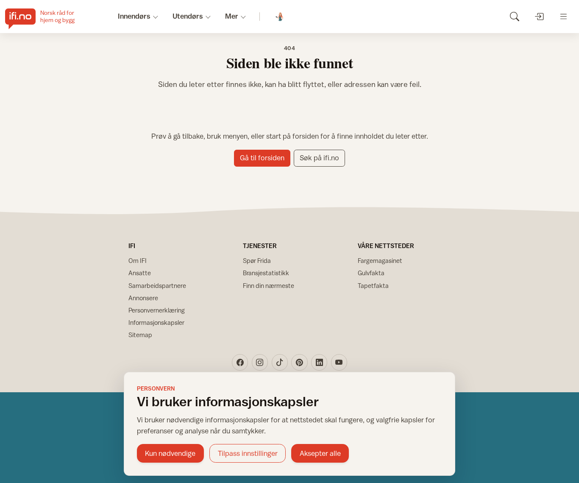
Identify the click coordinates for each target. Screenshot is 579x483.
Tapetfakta (373, 285)
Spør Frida (257, 260)
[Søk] (514, 16)
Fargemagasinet (380, 260)
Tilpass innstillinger (248, 453)
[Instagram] (260, 362)
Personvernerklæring (156, 310)
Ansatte (139, 272)
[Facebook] (240, 362)
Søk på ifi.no (319, 158)
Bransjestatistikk (266, 272)
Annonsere (143, 298)
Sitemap (140, 334)
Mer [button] (231, 16)
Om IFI (137, 260)
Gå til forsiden (262, 158)
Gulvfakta (371, 272)
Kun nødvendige (170, 453)
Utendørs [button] (188, 16)
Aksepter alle (320, 453)
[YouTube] (339, 362)
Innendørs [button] (134, 16)
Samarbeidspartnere (157, 285)
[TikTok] (280, 362)
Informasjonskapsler (156, 322)
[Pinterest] (299, 362)
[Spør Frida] (280, 17)
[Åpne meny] (563, 16)
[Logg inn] (539, 16)
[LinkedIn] (319, 362)
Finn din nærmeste (268, 285)
